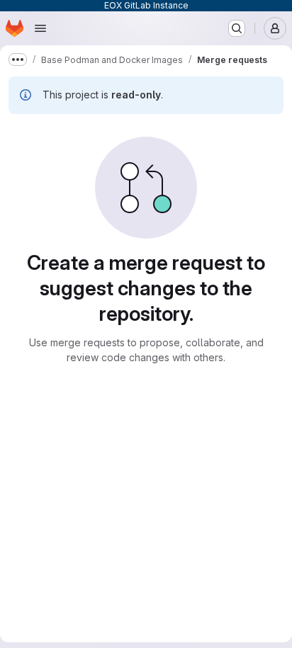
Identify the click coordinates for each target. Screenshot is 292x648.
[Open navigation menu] (40, 28)
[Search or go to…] (236, 28)
